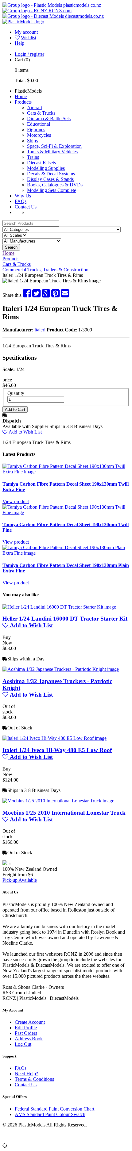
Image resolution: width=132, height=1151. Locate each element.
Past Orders (26, 1033)
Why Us (23, 195)
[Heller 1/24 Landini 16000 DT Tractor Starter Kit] (59, 607)
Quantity (15, 393)
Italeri (39, 329)
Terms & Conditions (34, 1079)
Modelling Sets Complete (51, 190)
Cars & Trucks (41, 113)
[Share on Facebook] (27, 295)
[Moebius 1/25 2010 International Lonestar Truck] (58, 800)
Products (23, 102)
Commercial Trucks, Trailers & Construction (45, 269)
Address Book (29, 1038)
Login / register (29, 54)
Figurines (36, 129)
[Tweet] (36, 295)
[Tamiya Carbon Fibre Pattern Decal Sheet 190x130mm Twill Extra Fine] (66, 471)
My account (26, 32)
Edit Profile (26, 1027)
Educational (38, 124)
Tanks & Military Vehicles (52, 151)
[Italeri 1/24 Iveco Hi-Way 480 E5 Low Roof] (54, 738)
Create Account (30, 1022)
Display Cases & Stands (50, 179)
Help (19, 43)
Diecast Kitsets (41, 162)
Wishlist (28, 37)
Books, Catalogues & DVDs (55, 184)
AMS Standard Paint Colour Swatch (50, 1114)
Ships (32, 140)
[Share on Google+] (46, 295)
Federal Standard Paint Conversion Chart (54, 1108)
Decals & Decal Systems (51, 173)
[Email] (65, 295)
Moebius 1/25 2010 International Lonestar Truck (64, 812)
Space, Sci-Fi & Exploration (54, 146)
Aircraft (34, 107)
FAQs (20, 201)
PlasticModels (28, 91)
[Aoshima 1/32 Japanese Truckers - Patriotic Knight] (60, 669)
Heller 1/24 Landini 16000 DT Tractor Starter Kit (64, 618)
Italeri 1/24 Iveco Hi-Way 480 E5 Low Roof (57, 750)
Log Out (23, 1044)
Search (11, 247)
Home (21, 96)
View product (15, 501)
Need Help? (26, 1073)
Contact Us (26, 206)
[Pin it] (55, 295)
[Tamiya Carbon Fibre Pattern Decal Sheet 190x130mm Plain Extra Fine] (66, 553)
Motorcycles (39, 135)
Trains (33, 157)
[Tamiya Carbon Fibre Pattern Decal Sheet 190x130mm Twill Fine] (66, 512)
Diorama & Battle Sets (49, 118)
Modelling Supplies (46, 168)
